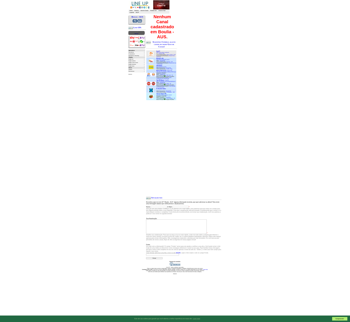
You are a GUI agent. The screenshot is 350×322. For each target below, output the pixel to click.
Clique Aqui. (205, 269)
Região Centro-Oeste (133, 62)
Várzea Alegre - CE (171, 98)
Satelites (130, 69)
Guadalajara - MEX (171, 92)
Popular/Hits (162, 60)
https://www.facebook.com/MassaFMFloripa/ (166, 71)
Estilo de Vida (161, 53)
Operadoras (131, 52)
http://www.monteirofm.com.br (162, 59)
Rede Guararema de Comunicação (163, 78)
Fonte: (183, 249)
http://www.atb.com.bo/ (161, 66)
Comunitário (168, 97)
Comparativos (132, 53)
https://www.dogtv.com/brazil (162, 52)
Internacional (131, 71)
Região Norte (131, 66)
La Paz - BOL (170, 69)
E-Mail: (170, 207)
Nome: (148, 207)
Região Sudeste (132, 60)
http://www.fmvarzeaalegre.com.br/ (164, 94)
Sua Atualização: (151, 218)
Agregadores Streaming (134, 55)
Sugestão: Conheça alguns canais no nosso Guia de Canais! (164, 44)
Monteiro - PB (170, 61)
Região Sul (131, 59)
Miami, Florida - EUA (171, 54)
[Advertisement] (203, 7)
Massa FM (169, 70)
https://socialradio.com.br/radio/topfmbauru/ (165, 81)
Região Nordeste (132, 64)
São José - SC (170, 75)
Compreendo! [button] (340, 318)
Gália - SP (169, 83)
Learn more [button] (196, 318)
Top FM (167, 80)
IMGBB (178, 253)
